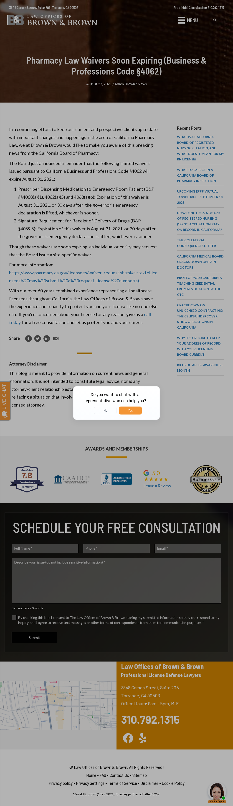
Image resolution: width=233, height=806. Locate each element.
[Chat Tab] (116, 403)
